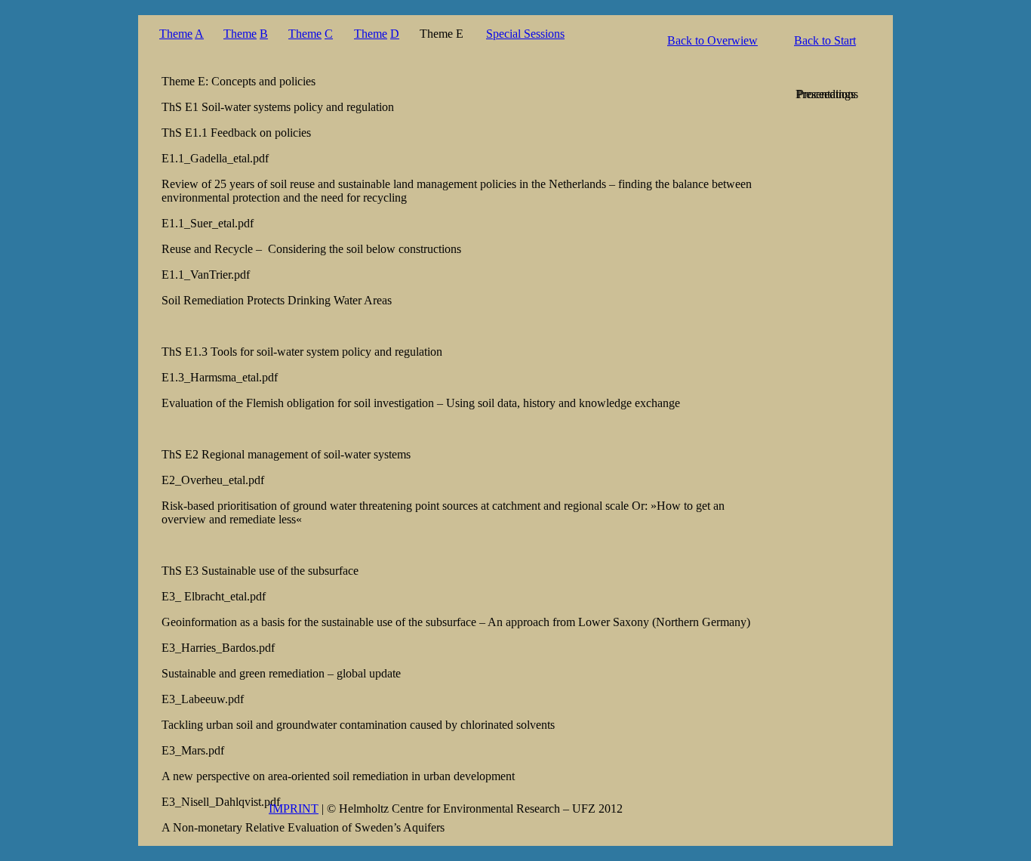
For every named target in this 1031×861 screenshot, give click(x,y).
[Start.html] (828, 171)
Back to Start (825, 40)
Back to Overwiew (712, 40)
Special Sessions (525, 33)
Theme (175, 33)
